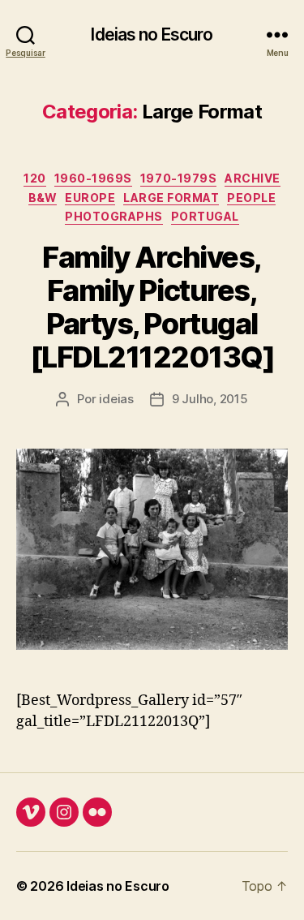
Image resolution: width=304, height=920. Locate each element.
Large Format (171, 197)
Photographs (114, 216)
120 (35, 178)
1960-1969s (93, 178)
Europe (90, 197)
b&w (43, 197)
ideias (116, 398)
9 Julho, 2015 (210, 398)
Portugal (205, 216)
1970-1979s (178, 178)
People (251, 197)
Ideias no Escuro (151, 34)
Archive (252, 178)
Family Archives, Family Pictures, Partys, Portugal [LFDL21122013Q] (152, 307)
